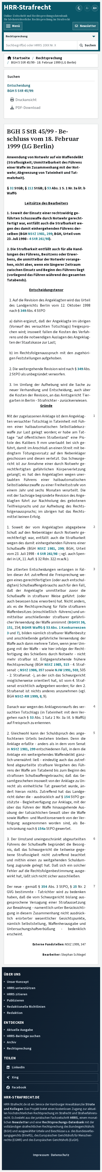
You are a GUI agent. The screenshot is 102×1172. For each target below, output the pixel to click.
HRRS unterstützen (21, 988)
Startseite (20, 58)
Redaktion (15, 1012)
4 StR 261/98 (39, 238)
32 (12, 188)
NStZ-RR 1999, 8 (28, 696)
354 (44, 886)
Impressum (41, 1155)
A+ (95, 8)
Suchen (13, 76)
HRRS (74, 1117)
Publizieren (15, 1000)
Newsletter (20, 1122)
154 (67, 796)
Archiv (11, 1042)
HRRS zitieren (17, 994)
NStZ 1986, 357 (32, 670)
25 (75, 886)
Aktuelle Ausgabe (20, 1029)
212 (30, 188)
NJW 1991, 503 (66, 670)
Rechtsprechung (49, 58)
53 (49, 188)
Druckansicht (25, 99)
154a (42, 828)
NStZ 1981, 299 (40, 233)
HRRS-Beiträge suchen (23, 1036)
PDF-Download (27, 107)
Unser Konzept (18, 981)
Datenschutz (60, 1155)
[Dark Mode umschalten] (79, 8)
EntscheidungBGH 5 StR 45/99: (20, 88)
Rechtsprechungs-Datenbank (63, 1122)
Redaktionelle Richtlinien (26, 1006)
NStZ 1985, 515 (56, 664)
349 (23, 310)
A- (87, 8)
